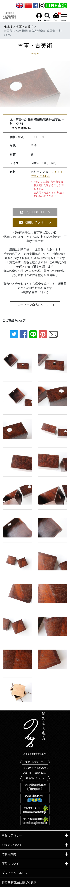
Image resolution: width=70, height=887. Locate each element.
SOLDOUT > (37, 212)
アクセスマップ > (36, 762)
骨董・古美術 (24, 26)
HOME (8, 26)
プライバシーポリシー (16, 873)
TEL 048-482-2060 (35, 767)
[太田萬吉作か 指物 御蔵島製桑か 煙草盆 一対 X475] (17, 363)
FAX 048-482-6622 (35, 773)
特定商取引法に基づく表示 (19, 882)
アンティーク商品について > (35, 305)
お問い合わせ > (37, 222)
